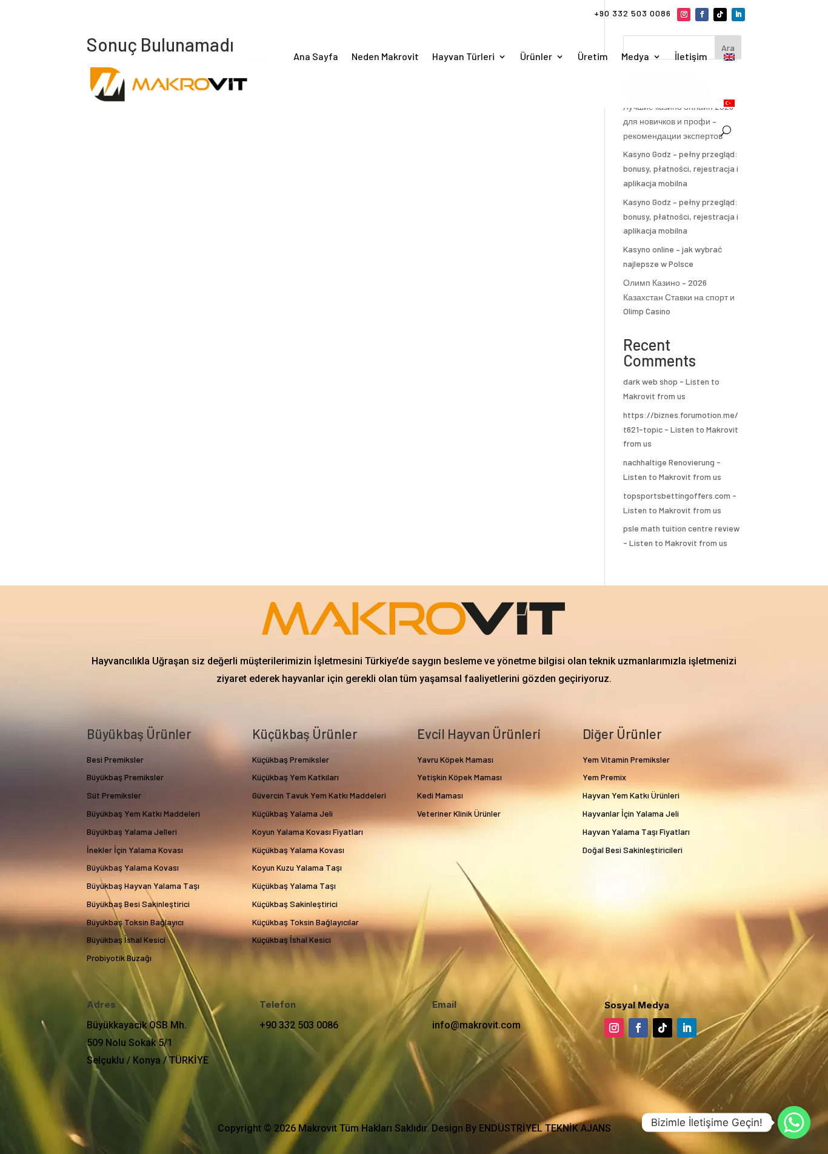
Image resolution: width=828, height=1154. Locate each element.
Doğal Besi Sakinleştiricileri (633, 850)
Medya (635, 56)
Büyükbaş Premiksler (125, 777)
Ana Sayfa (315, 56)
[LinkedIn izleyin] (738, 14)
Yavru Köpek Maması (455, 759)
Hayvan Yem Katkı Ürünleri (631, 795)
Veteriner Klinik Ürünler (459, 813)
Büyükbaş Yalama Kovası (133, 867)
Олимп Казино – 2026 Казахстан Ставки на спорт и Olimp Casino (679, 297)
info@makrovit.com (476, 1025)
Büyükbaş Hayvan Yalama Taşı (143, 885)
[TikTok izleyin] (720, 14)
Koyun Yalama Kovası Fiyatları (307, 831)
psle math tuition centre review (681, 528)
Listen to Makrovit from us (672, 476)
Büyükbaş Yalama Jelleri (132, 831)
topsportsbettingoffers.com (676, 495)
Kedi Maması (440, 795)
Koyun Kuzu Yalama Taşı (297, 867)
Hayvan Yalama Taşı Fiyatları (636, 831)
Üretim (593, 56)
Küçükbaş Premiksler (290, 759)
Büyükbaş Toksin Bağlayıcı (135, 922)
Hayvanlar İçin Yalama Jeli (631, 813)
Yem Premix (604, 777)
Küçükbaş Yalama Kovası (298, 850)
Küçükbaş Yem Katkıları (295, 777)
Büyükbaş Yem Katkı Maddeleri (143, 813)
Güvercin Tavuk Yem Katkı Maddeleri (319, 795)
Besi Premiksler (115, 759)
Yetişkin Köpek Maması (459, 777)
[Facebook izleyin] (702, 14)
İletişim (691, 56)
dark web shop (650, 381)
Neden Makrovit (385, 56)
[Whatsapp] (794, 1122)
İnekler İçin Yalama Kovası (135, 850)
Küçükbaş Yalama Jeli (292, 813)
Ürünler (536, 56)
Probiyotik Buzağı (119, 958)
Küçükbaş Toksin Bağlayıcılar (305, 922)
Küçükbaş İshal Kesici (291, 939)
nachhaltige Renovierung (669, 462)
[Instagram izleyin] (683, 14)
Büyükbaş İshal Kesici (126, 939)
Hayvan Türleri (463, 56)
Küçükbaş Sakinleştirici (295, 904)
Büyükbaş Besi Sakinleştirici (138, 904)
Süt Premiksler (114, 795)
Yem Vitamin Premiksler (626, 759)
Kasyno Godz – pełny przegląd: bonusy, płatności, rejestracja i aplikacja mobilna (680, 168)
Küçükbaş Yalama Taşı (294, 885)
